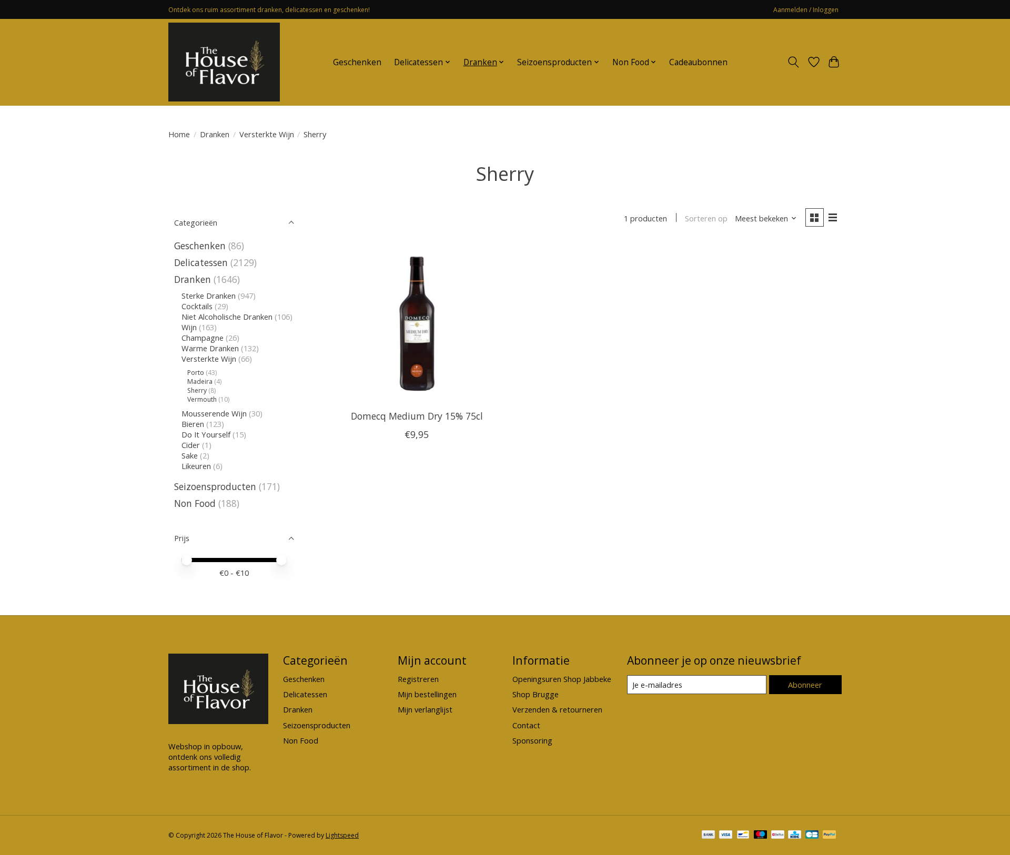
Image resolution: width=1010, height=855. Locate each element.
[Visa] (726, 835)
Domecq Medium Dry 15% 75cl (417, 416)
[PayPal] (829, 835)
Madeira (200, 381)
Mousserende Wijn (214, 413)
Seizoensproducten (215, 486)
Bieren (192, 424)
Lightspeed (342, 835)
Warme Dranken (210, 348)
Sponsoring (532, 740)
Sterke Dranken (208, 295)
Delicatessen (201, 262)
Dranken (214, 134)
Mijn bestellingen (427, 694)
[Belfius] (777, 835)
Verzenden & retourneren (557, 709)
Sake (189, 455)
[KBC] (794, 835)
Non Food (195, 503)
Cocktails (197, 306)
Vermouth (202, 399)
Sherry (197, 390)
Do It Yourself (205, 434)
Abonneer (805, 684)
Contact (526, 725)
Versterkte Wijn (266, 134)
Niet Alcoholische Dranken (226, 316)
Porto (195, 372)
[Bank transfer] (708, 835)
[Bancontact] (743, 835)
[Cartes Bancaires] (812, 835)
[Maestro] (760, 835)
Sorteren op (706, 218)
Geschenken (357, 62)
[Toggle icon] (793, 62)
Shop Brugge (535, 694)
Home (179, 134)
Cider (190, 445)
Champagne (202, 337)
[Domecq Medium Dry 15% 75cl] (417, 323)
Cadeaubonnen (698, 62)
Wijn (189, 327)
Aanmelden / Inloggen (806, 9)
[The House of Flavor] (224, 62)
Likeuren (196, 466)
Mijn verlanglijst (425, 709)
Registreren (418, 679)
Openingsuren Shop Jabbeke (561, 679)
